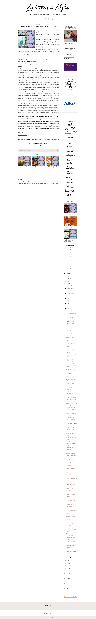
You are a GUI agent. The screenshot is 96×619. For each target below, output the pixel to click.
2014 (66, 581)
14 (70, 258)
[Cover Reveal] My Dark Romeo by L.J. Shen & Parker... (71, 351)
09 (70, 249)
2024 (66, 281)
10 (70, 251)
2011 (66, 588)
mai (67, 303)
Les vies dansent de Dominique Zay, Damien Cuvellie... (70, 375)
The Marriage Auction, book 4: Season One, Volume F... (71, 455)
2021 (66, 563)
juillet (68, 298)
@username (49, 613)
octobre (68, 291)
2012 (66, 586)
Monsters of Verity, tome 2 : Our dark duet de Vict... (70, 339)
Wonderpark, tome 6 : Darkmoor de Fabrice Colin (71, 399)
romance (47, 28)
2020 (66, 565)
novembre (69, 288)
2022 (66, 560)
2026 (66, 276)
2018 (66, 571)
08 (70, 247)
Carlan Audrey (38, 28)
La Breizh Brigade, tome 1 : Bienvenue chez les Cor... (71, 512)
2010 (66, 591)
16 (70, 261)
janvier (68, 557)
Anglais (33, 28)
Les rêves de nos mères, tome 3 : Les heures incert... (71, 506)
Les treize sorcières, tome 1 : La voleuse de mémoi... (70, 494)
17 (70, 263)
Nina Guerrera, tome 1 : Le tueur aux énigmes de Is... (71, 365)
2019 (66, 568)
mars (68, 308)
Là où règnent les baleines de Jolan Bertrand (70, 419)
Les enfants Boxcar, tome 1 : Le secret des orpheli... (71, 530)
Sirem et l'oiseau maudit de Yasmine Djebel (70, 393)
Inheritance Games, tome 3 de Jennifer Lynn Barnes (70, 449)
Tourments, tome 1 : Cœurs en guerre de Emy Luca (71, 473)
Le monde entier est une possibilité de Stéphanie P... (70, 524)
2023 (66, 283)
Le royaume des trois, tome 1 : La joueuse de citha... (71, 478)
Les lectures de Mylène (48, 8)
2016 (66, 576)
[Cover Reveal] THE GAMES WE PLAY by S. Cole (71, 409)
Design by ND (53, 617)
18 (70, 265)
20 (70, 268)
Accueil (43, 19)
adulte (30, 28)
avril (68, 306)
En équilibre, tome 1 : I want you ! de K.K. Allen (71, 443)
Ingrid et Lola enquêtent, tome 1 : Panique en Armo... (71, 467)
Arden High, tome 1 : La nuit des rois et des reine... (71, 547)
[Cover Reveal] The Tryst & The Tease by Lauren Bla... (71, 461)
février (68, 311)
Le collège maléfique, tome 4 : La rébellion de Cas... (71, 345)
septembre (69, 293)
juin (67, 301)
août (68, 296)
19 (70, 266)
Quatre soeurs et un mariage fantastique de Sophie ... (71, 429)
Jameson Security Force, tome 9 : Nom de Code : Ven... (71, 500)
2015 (66, 578)
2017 (66, 573)
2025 (66, 278)
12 (70, 254)
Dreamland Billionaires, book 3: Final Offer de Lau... (71, 553)
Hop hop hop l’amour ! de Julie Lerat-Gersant (71, 488)
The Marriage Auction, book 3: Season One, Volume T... (71, 518)
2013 (66, 583)
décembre (69, 286)
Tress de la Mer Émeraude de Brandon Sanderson (71, 535)
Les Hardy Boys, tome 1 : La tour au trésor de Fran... (71, 541)
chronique (43, 28)
